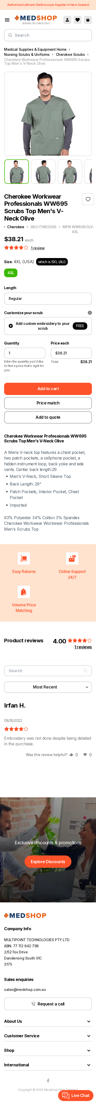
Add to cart (48, 388)
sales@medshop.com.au (25, 989)
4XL (10, 273)
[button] (16, 247)
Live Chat (80, 1095)
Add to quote (48, 417)
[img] (16, 729)
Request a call (51, 1003)
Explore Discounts (48, 861)
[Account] (67, 20)
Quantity (11, 343)
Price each (60, 343)
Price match (48, 402)
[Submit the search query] (10, 37)
